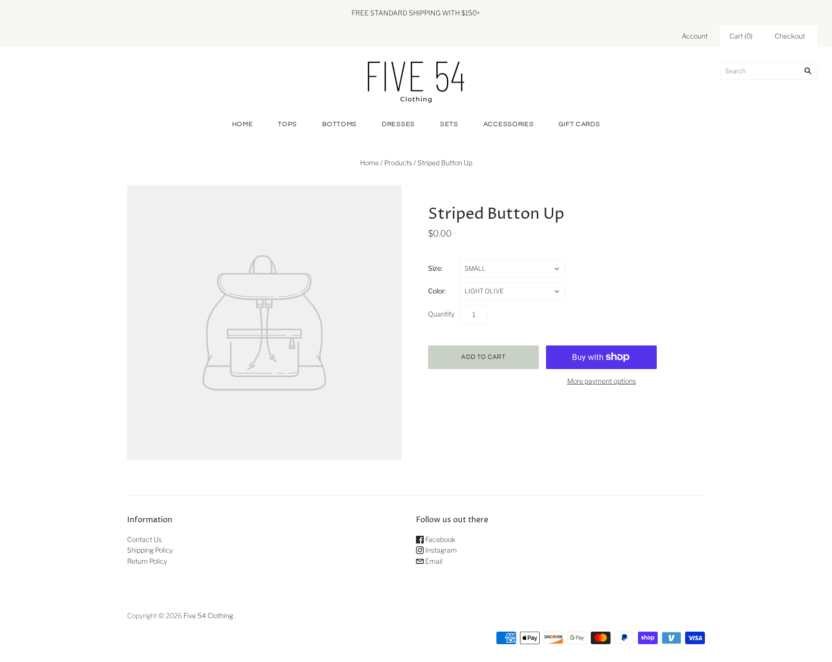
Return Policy (147, 561)
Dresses (398, 124)
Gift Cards (579, 124)
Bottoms (339, 124)
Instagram (440, 550)
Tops (287, 124)
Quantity (441, 314)
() (741, 36)
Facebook (439, 539)
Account (695, 36)
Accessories (508, 124)
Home (242, 124)
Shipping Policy (150, 550)
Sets (449, 124)
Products (398, 163)
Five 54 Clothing (208, 615)
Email (433, 561)
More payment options (601, 381)
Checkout (790, 36)
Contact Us (144, 539)
